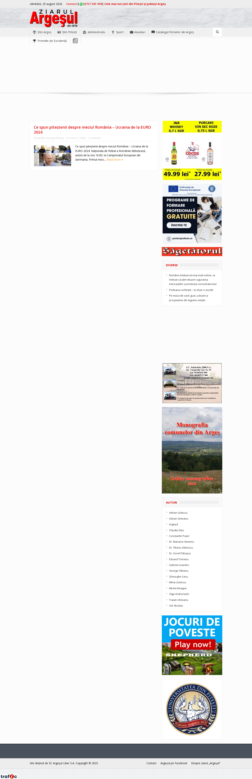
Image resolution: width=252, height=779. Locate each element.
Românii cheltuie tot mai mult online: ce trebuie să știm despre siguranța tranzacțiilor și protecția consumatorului (193, 279)
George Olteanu (55, 138)
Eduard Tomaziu (179, 559)
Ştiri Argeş (44, 32)
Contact (72, 4)
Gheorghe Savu (178, 576)
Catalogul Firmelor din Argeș (175, 32)
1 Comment (94, 138)
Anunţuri (139, 32)
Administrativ (96, 32)
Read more (114, 159)
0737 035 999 (93, 4)
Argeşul (173, 524)
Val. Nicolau (176, 605)
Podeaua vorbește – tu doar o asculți (191, 290)
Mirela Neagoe (178, 588)
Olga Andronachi (179, 594)
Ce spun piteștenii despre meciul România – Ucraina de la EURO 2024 (92, 130)
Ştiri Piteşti (69, 32)
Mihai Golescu (177, 582)
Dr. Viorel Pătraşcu (180, 553)
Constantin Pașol (179, 536)
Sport (120, 32)
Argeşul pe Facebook (173, 763)
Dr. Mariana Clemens (181, 541)
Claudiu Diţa (176, 530)
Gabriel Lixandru (179, 565)
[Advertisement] (126, 72)
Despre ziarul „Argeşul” (205, 763)
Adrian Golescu (178, 512)
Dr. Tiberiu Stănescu (181, 547)
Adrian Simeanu (178, 518)
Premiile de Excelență (52, 41)
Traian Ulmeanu (178, 600)
